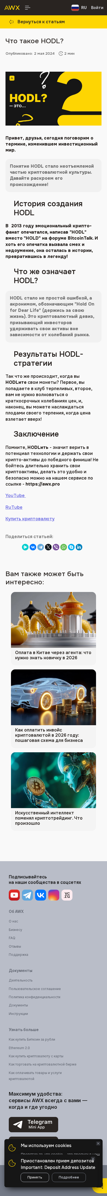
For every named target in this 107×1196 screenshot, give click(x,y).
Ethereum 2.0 (19, 1048)
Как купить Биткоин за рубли (32, 1039)
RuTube (13, 507)
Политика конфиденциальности (34, 997)
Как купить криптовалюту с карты (36, 1056)
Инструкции (18, 1014)
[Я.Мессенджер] (25, 547)
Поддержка (18, 955)
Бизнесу (15, 930)
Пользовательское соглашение (35, 989)
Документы (18, 1005)
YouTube (15, 495)
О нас (13, 921)
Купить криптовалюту (30, 519)
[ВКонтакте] (33, 547)
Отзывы (15, 946)
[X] (48, 547)
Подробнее (69, 1177)
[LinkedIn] (79, 547)
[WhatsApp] (63, 547)
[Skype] (71, 547)
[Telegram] (40, 547)
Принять (34, 1177)
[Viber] (56, 547)
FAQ (12, 938)
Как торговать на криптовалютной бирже (43, 1064)
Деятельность (21, 980)
